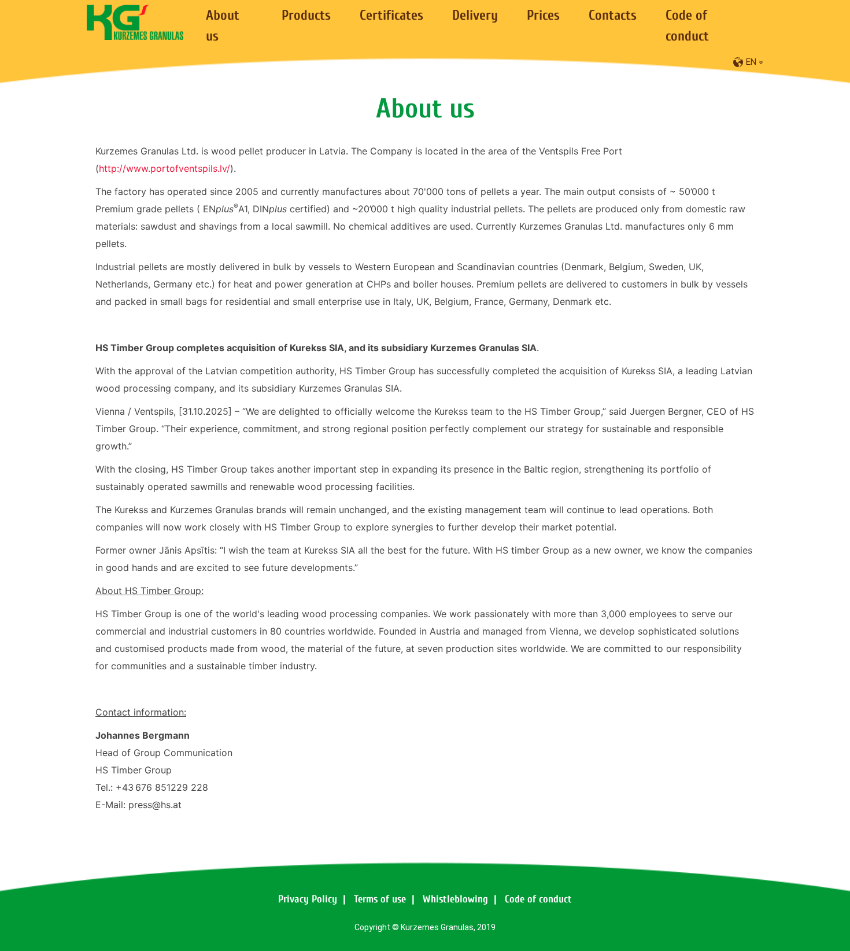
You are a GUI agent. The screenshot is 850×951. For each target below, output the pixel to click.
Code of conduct (538, 899)
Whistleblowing (455, 899)
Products (306, 15)
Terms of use (380, 899)
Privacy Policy (307, 899)
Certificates (391, 15)
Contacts (613, 15)
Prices (543, 15)
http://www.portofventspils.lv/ (164, 168)
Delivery (475, 15)
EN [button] (756, 62)
